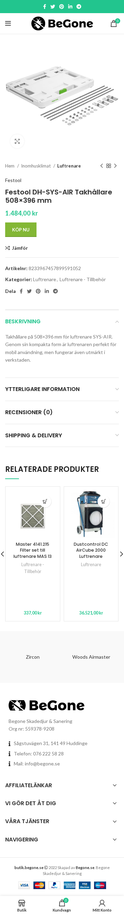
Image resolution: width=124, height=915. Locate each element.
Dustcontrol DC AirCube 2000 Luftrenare (91, 550)
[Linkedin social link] (70, 6)
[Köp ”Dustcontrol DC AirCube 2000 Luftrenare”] (103, 501)
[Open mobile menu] (8, 23)
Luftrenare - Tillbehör (83, 279)
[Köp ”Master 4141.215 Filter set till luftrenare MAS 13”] (45, 501)
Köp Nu (21, 229)
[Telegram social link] (78, 6)
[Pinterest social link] (61, 6)
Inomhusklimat (36, 166)
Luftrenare (69, 166)
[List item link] (62, 753)
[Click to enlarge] (17, 141)
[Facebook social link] (44, 6)
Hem (10, 166)
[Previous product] (101, 166)
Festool (13, 180)
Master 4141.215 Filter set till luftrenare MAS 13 (32, 550)
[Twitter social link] (52, 6)
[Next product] (115, 166)
